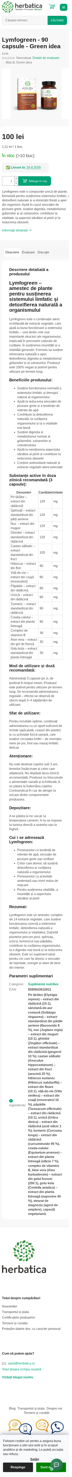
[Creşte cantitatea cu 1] (16, 178)
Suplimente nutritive (43, 984)
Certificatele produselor (18, 1317)
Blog (12, 1408)
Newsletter (9, 1306)
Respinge (18, 1467)
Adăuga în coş (38, 181)
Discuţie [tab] (43, 252)
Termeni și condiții (15, 1323)
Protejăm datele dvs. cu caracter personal (31, 1328)
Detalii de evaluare (46, 58)
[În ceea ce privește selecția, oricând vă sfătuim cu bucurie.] (36, 1427)
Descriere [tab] (12, 252)
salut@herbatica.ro (21, 1363)
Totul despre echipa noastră (21, 1369)
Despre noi (54, 1408)
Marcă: (19, 62)
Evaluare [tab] (28, 252)
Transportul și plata (15, 1312)
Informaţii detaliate (15, 230)
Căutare (57, 20)
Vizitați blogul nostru (17, 1377)
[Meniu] (63, 7)
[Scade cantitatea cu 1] (16, 183)
